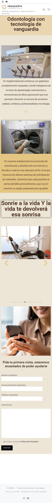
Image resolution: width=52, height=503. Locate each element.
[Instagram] (3, 1)
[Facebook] (6, 1)
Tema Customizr (40, 492)
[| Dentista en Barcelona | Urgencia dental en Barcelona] (12, 7)
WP (18, 492)
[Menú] (48, 9)
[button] (6, 263)
